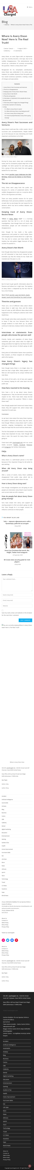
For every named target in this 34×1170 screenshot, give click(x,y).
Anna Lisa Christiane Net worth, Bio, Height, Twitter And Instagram (17, 551)
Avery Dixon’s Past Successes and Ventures (15, 87)
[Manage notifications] (29, 1166)
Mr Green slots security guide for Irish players (17, 561)
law (3, 856)
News (3, 866)
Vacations (4, 889)
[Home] (2, 24)
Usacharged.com (18, 442)
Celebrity (7, 51)
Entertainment (6, 836)
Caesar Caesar (8, 48)
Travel (3, 882)
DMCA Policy (5, 922)
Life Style (4, 859)
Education (4, 832)
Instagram (7, 447)
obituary (4, 869)
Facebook (21, 445)
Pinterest (29, 445)
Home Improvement (7, 849)
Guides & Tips (5, 842)
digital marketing (6, 829)
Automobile (5, 803)
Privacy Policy (5, 927)
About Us (4, 918)
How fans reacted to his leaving (12, 105)
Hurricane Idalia (6, 852)
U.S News (4, 885)
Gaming (4, 839)
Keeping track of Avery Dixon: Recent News (15, 91)
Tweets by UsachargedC (8, 932)
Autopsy (4, 806)
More (3, 862)
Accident (4, 796)
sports (3, 872)
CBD (3, 819)
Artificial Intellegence (7, 799)
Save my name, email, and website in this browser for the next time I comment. (17, 614)
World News (5, 895)
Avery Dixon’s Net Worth (10, 94)
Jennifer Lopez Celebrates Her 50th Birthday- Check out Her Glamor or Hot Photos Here (16, 177)
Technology (5, 879)
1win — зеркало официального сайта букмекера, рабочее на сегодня (17, 522)
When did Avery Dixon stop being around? (17, 111)
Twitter (16, 445)
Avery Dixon (13, 219)
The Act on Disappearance (10, 89)
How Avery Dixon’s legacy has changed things (15, 102)
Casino (3, 816)
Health (3, 846)
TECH (3, 875)
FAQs (5, 107)
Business (4, 813)
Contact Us (5, 920)
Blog (3, 809)
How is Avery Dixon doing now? (14, 113)
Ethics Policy (5, 925)
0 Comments (18, 51)
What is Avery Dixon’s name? (13, 109)
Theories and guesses (9, 96)
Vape (3, 892)
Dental (3, 826)
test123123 (11, 910)
